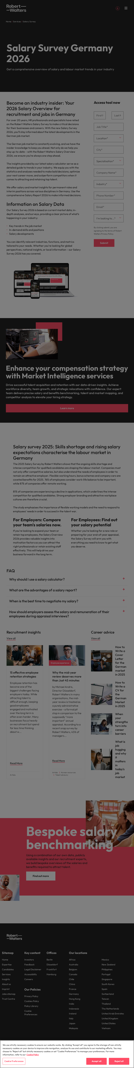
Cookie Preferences (14, 1061)
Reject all (119, 1061)
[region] (67, 1054)
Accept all (96, 1061)
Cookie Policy (32, 1054)
